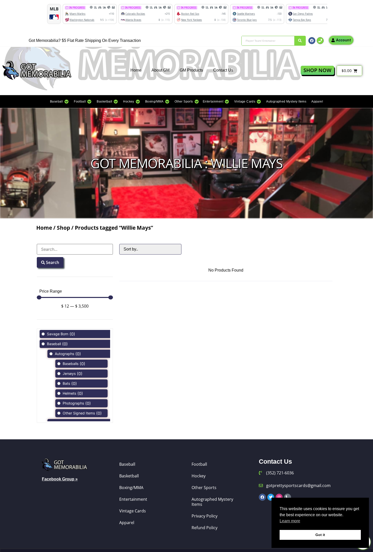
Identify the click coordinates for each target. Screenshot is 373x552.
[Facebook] (311, 40)
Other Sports (204, 487)
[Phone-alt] (287, 497)
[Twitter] (270, 497)
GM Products (191, 70)
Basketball (129, 476)
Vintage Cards (132, 511)
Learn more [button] (290, 521)
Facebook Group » (60, 479)
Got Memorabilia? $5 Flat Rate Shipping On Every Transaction (85, 40)
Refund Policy (204, 527)
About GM (160, 70)
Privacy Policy (204, 516)
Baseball (127, 464)
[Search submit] (300, 40)
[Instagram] (279, 497)
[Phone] (320, 40)
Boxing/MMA (131, 487)
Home (135, 70)
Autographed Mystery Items (212, 501)
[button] (59, 101)
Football (199, 464)
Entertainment (133, 499)
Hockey (199, 476)
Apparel (126, 522)
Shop (63, 227)
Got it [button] (320, 535)
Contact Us (223, 70)
